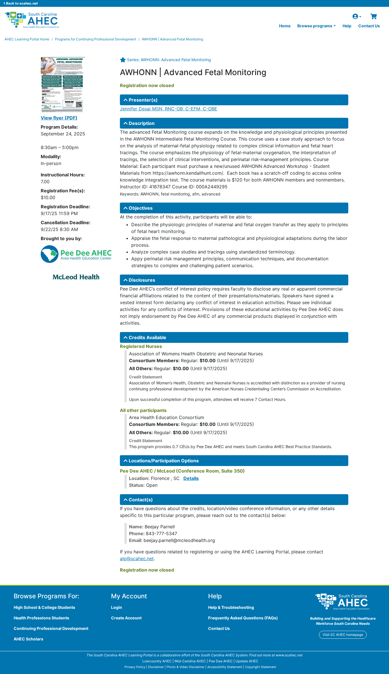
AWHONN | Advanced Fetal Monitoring (172, 39)
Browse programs (314, 25)
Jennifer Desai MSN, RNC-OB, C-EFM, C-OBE (168, 109)
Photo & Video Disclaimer (185, 667)
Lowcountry (157, 661)
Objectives (140, 208)
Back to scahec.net (21, 3)
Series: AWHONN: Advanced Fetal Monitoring (169, 59)
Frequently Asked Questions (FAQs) (243, 617)
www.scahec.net (289, 655)
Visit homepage (343, 634)
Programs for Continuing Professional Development (95, 39)
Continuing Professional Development (51, 628)
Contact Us (369, 25)
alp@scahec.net (137, 558)
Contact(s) (140, 499)
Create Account (126, 617)
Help (347, 25)
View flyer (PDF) (59, 118)
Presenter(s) (143, 100)
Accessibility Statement (224, 667)
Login (116, 607)
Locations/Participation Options (163, 460)
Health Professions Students (41, 617)
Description (141, 123)
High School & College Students (44, 607)
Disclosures (141, 280)
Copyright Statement (260, 667)
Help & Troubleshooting (231, 607)
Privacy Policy (134, 667)
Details (191, 478)
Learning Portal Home (27, 39)
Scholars (28, 638)
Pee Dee (221, 661)
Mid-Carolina (190, 661)
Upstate (247, 661)
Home (284, 25)
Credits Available (147, 337)
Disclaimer (156, 667)
